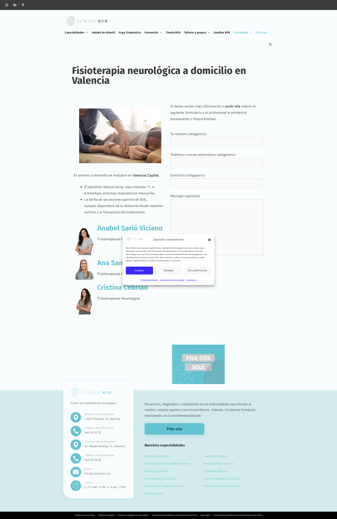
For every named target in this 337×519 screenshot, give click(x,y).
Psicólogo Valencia (156, 471)
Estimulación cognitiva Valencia (164, 486)
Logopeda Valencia (216, 456)
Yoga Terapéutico (129, 32)
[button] (209, 240)
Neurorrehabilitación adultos (222, 478)
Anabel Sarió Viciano (130, 228)
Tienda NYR (173, 32)
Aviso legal (205, 515)
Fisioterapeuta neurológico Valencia (167, 463)
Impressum (191, 280)
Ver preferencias (197, 270)
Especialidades (74, 32)
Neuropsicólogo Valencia (160, 478)
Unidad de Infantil (103, 32)
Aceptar (139, 270)
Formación (151, 32)
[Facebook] (22, 5)
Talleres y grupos (195, 32)
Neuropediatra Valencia (219, 463)
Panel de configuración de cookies (133, 515)
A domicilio (241, 32)
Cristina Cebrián (122, 287)
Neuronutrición (154, 493)
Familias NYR (222, 32)
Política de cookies (149, 280)
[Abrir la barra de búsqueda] (270, 44)
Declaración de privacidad (172, 280)
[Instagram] (7, 5)
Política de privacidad (84, 515)
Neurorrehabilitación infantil (221, 486)
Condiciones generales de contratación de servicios (174, 515)
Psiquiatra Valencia (216, 471)
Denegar (169, 270)
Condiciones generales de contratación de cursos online (237, 515)
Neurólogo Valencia (157, 456)
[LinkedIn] (15, 5)
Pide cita (261, 32)
